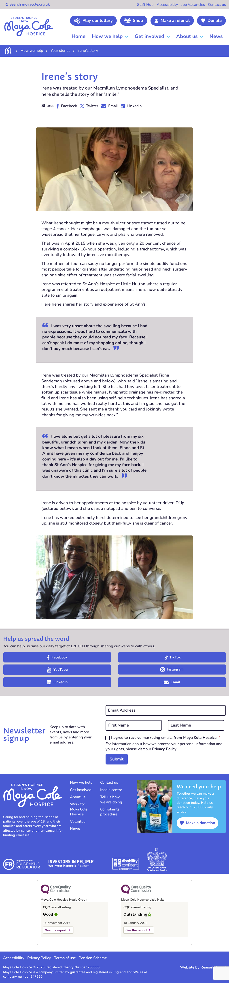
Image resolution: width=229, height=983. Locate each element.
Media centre (111, 789)
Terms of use (65, 957)
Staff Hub (145, 4)
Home (78, 36)
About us (187, 36)
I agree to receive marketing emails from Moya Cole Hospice (166, 737)
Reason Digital (213, 967)
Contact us (217, 4)
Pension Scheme (93, 957)
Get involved (149, 36)
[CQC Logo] (56, 893)
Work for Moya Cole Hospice (78, 809)
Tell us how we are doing (111, 799)
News (216, 36)
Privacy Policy (164, 749)
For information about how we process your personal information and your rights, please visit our (164, 746)
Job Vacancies (193, 4)
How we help (107, 36)
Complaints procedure (109, 812)
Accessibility (167, 4)
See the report (55, 930)
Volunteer (78, 821)
